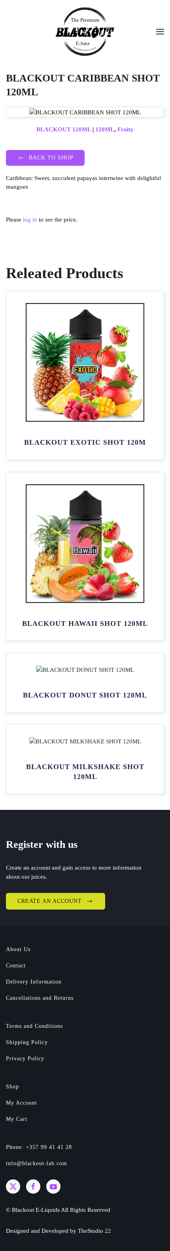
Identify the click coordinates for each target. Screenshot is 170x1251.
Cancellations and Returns (40, 998)
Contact (16, 966)
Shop (12, 1087)
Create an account (49, 901)
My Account (21, 1103)
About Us (18, 949)
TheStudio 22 (94, 1231)
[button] (160, 31)
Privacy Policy (25, 1058)
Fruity (125, 129)
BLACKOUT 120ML (63, 129)
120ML (104, 129)
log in (30, 219)
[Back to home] (85, 31)
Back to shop (51, 158)
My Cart (16, 1119)
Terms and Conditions (34, 1026)
